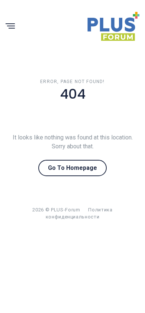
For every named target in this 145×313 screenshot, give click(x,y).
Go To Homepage (72, 167)
